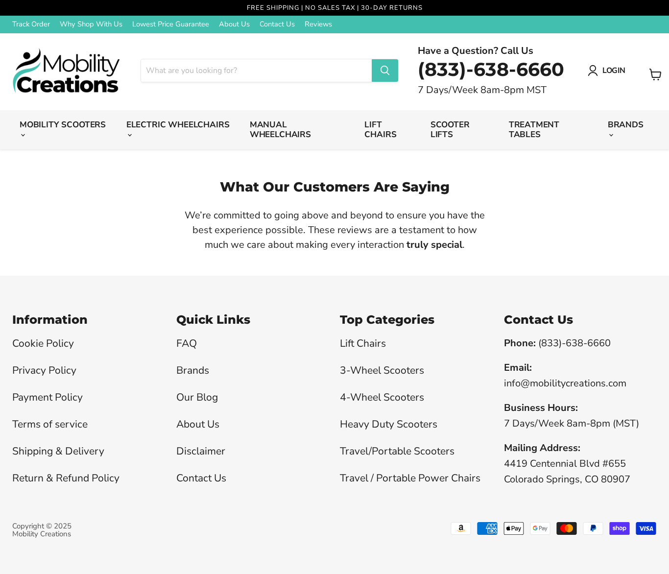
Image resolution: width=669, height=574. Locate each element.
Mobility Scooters (63, 124)
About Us (234, 24)
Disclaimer (200, 451)
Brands (626, 124)
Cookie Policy (43, 343)
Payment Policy (47, 397)
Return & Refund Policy (65, 478)
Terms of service (50, 424)
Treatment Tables (534, 129)
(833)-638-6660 (491, 69)
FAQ (186, 343)
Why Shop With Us (91, 24)
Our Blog (197, 397)
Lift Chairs (380, 129)
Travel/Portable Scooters (397, 451)
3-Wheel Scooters (382, 370)
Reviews (318, 24)
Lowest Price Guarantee (170, 24)
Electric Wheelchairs (178, 124)
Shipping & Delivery (58, 451)
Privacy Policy (44, 370)
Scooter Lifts (450, 129)
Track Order (31, 24)
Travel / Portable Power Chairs (410, 478)
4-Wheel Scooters (382, 397)
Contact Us (277, 24)
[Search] (385, 70)
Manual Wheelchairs (280, 129)
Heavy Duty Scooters (388, 424)
